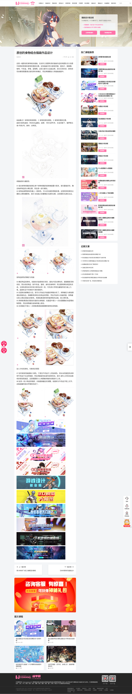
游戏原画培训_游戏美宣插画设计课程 (92, 271)
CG (73, 691)
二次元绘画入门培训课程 (106, 193)
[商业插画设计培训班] (89, 122)
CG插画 (112, 690)
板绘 (94, 688)
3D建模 (81, 3)
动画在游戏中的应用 (87, 267)
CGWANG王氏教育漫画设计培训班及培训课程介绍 (95, 261)
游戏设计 (61, 3)
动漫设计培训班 (103, 106)
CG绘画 (69, 691)
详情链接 (2, 7)
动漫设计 (41, 3)
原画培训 (54, 3)
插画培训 (47, 3)
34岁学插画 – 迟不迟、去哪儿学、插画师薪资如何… (61, 665)
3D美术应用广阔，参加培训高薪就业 (92, 281)
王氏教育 (78, 688)
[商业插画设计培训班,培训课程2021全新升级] (29, 628)
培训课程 (86, 3)
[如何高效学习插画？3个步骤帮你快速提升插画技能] (29, 654)
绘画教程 (106, 3)
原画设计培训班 (103, 156)
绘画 (90, 688)
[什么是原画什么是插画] (89, 172)
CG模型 (95, 690)
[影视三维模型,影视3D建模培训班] (89, 234)
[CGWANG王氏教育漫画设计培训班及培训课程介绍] (89, 97)
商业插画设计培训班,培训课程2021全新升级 (28, 639)
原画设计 (84, 688)
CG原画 (106, 690)
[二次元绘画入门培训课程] (89, 196)
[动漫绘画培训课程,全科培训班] (89, 184)
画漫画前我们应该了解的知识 (90, 264)
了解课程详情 (108, 32)
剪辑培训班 (79, 690)
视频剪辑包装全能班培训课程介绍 (91, 254)
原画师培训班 (100, 688)
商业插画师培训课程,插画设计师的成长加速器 (61, 639)
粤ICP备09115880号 (47, 690)
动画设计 (93, 3)
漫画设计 (100, 3)
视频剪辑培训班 (71, 690)
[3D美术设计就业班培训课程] (89, 135)
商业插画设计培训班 (104, 119)
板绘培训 (113, 3)
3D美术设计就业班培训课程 (106, 131)
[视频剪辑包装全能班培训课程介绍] (89, 73)
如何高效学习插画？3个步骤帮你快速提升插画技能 (28, 665)
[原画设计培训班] (89, 159)
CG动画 (100, 690)
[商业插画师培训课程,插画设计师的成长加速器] (61, 628)
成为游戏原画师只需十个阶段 (90, 274)
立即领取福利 (89, 32)
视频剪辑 (67, 3)
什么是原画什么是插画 (105, 168)
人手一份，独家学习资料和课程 (105, 61)
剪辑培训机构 (87, 690)
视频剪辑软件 (70, 688)
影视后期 (74, 3)
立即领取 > (102, 64)
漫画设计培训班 (103, 143)
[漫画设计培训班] (89, 147)
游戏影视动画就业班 (104, 57)
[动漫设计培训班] (89, 110)
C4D (107, 688)
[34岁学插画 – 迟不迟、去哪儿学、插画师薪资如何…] (61, 654)
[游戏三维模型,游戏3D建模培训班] (89, 221)
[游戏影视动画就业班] (89, 60)
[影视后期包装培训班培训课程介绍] (89, 209)
